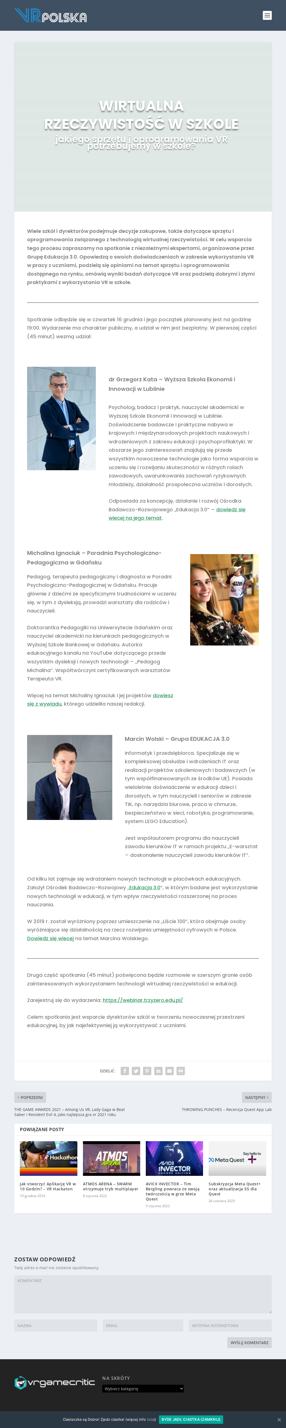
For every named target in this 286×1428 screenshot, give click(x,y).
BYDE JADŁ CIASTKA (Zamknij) (191, 1419)
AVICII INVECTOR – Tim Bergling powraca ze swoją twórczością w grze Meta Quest (173, 1191)
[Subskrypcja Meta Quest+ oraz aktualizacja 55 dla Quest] (237, 1158)
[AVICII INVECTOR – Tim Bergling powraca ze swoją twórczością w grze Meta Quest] (174, 1158)
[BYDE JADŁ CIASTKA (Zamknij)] (279, 1419)
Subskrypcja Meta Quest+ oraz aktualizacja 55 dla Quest (235, 1189)
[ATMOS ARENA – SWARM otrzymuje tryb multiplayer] (111, 1158)
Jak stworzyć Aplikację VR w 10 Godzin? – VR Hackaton (48, 1186)
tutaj (151, 1419)
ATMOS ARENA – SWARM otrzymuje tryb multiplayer (111, 1186)
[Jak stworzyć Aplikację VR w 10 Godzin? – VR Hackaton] (48, 1158)
